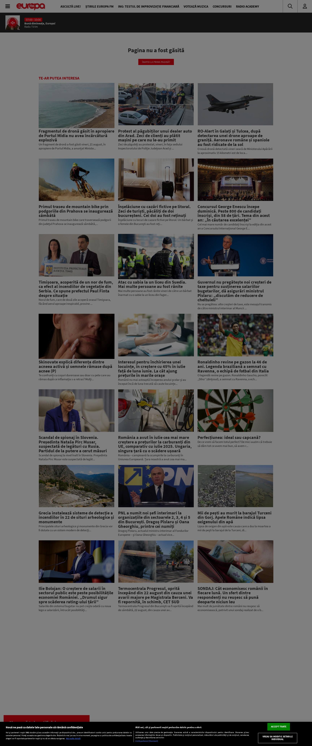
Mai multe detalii (73, 738)
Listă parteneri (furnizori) (146, 741)
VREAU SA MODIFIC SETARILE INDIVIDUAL (278, 738)
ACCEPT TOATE (279, 726)
